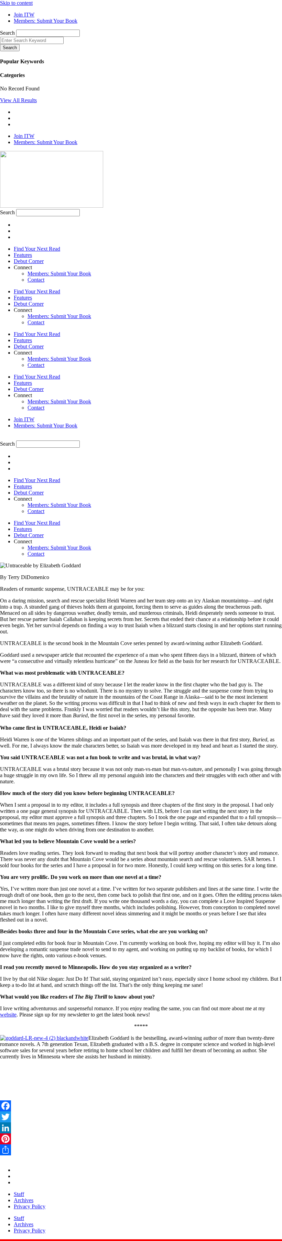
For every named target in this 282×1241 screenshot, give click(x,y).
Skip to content (16, 3)
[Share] (141, 1149)
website (8, 1014)
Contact (36, 280)
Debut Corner (29, 261)
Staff (19, 1194)
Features (23, 255)
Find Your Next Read (37, 249)
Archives (23, 1200)
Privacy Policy (29, 1206)
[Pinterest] (141, 1138)
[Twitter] (141, 1116)
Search (7, 33)
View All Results (18, 100)
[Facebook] (141, 1105)
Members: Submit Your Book (59, 273)
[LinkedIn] (141, 1127)
